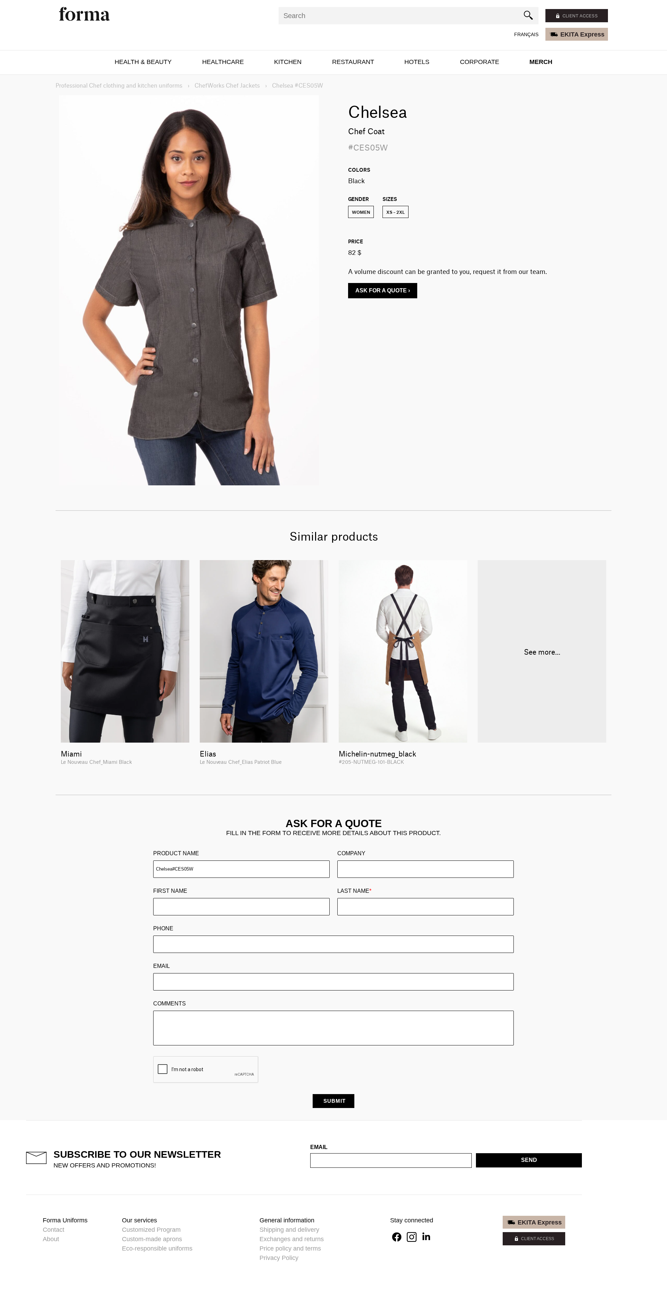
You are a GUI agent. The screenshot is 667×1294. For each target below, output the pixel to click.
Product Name (176, 853)
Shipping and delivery (289, 1229)
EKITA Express (582, 34)
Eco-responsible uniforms (157, 1248)
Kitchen (288, 61)
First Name (170, 891)
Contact (53, 1229)
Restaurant (353, 61)
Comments (169, 1003)
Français (526, 34)
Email (161, 966)
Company (351, 853)
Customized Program (151, 1229)
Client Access (537, 1238)
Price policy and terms (290, 1248)
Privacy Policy (279, 1257)
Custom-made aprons (152, 1239)
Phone (163, 928)
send (529, 1160)
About (51, 1239)
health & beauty (143, 61)
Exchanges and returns (292, 1239)
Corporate (479, 61)
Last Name (354, 891)
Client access (580, 15)
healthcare (223, 61)
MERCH (540, 61)
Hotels (416, 61)
